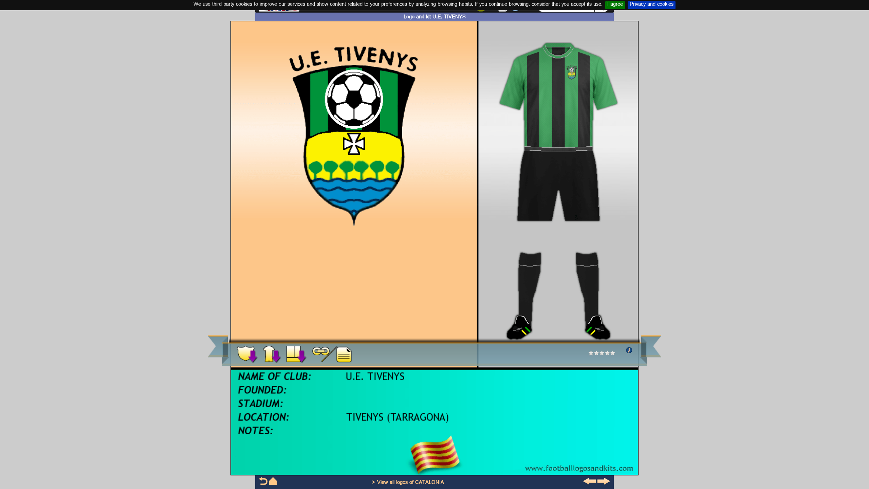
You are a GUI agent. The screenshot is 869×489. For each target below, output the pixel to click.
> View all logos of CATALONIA (407, 483)
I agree (615, 5)
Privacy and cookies (651, 5)
